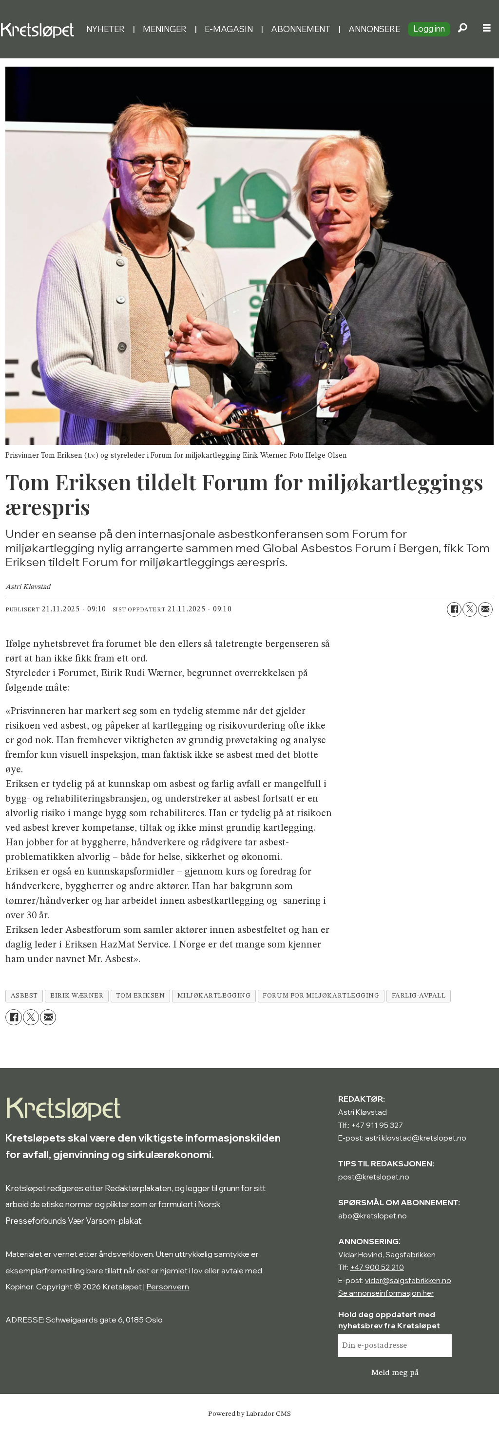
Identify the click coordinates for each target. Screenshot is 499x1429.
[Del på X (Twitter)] (469, 609)
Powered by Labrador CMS (249, 1414)
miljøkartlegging (214, 996)
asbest (24, 996)
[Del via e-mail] (485, 609)
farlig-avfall (419, 996)
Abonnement (300, 29)
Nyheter (105, 29)
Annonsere (374, 29)
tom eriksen (140, 996)
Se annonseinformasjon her (386, 1293)
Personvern (167, 1286)
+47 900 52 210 (377, 1267)
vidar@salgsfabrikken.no (408, 1280)
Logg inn (429, 28)
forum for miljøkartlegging (321, 996)
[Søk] (462, 29)
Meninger (165, 29)
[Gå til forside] (39, 29)
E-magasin (229, 29)
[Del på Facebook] (454, 609)
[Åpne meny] (487, 29)
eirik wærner (77, 996)
